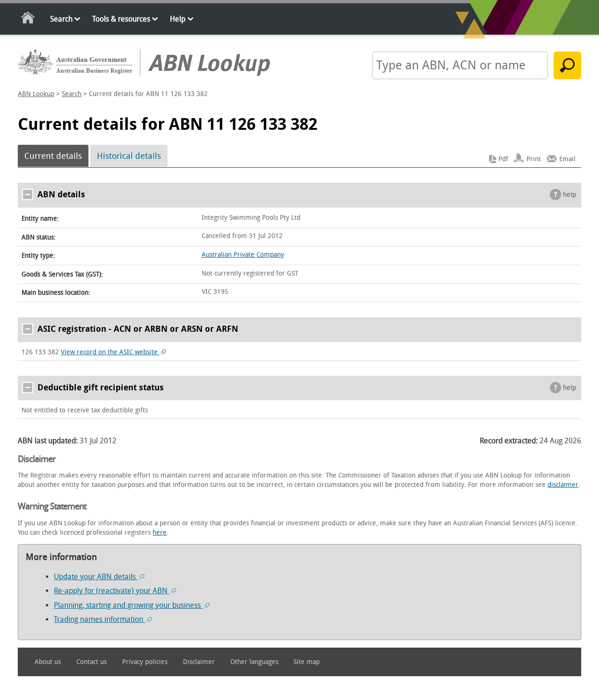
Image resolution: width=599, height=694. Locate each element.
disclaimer (563, 485)
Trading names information (99, 619)
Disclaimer (199, 662)
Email (567, 159)
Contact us (91, 662)
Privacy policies (145, 662)
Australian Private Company (243, 255)
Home (28, 19)
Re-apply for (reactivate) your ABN (111, 590)
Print (533, 159)
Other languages (254, 662)
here (160, 533)
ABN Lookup (36, 94)
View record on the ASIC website (110, 352)
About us (48, 662)
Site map (306, 662)
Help (177, 19)
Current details (53, 156)
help (569, 195)
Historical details (129, 156)
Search (61, 19)
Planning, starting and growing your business (128, 605)
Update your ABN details (96, 576)
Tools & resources (121, 19)
